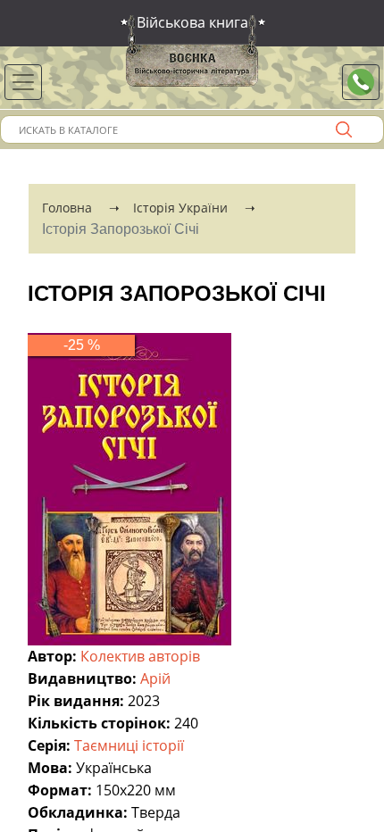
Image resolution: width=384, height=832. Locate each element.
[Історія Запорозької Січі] (129, 487)
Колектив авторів (142, 656)
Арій (157, 678)
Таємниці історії (131, 745)
